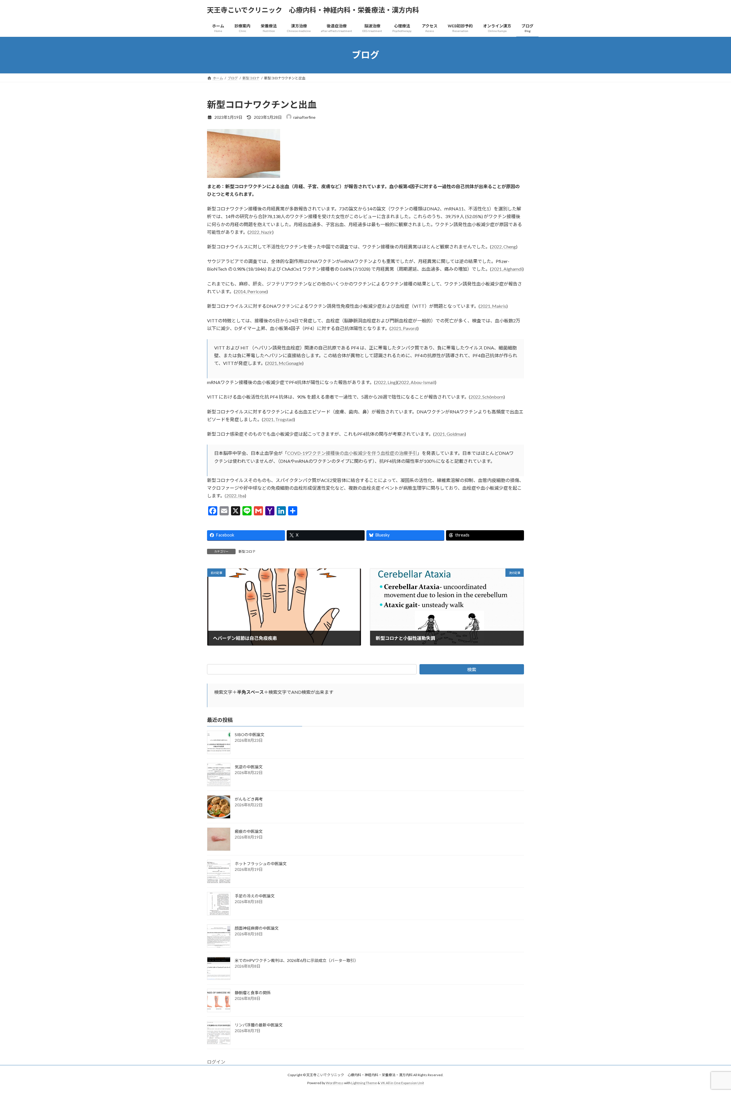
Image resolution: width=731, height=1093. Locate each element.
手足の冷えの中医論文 (255, 895)
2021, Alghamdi (506, 269)
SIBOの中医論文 (249, 734)
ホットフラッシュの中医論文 (261, 863)
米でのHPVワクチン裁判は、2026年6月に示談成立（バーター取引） (296, 960)
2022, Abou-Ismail (417, 382)
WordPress (335, 1083)
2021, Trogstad (278, 419)
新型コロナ (247, 551)
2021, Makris (493, 306)
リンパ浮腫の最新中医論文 (259, 1024)
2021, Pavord (404, 328)
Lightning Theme (364, 1083)
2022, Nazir (260, 232)
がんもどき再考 (249, 799)
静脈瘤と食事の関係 (253, 992)
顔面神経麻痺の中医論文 (257, 928)
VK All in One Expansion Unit (402, 1083)
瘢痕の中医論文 (249, 831)
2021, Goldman (450, 434)
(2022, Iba (235, 495)
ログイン (216, 1061)
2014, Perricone (250, 291)
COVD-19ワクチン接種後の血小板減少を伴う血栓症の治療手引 (352, 453)
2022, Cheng (503, 246)
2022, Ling (385, 382)
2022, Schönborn (486, 396)
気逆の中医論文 (249, 766)
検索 (471, 669)
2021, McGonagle (284, 363)
